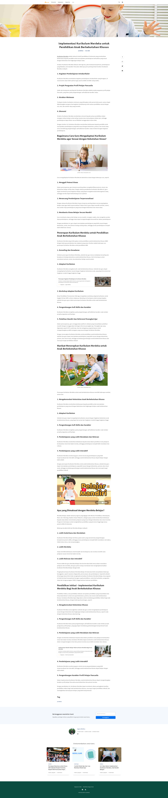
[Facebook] (122, 70)
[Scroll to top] (122, 57)
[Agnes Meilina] (72, 731)
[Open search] (119, 2)
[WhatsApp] (122, 61)
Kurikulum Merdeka (62, 56)
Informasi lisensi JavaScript (84, 792)
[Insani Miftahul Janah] (49, 750)
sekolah (49, 764)
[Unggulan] (67, 750)
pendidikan (80, 50)
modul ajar (76, 764)
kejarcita (67, 2)
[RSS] (85, 789)
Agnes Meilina (81, 729)
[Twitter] (122, 66)
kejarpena (60, 2)
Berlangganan (105, 717)
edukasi (101, 764)
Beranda (53, 2)
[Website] (77, 734)
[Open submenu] (73, 2)
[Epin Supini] (101, 750)
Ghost (92, 786)
